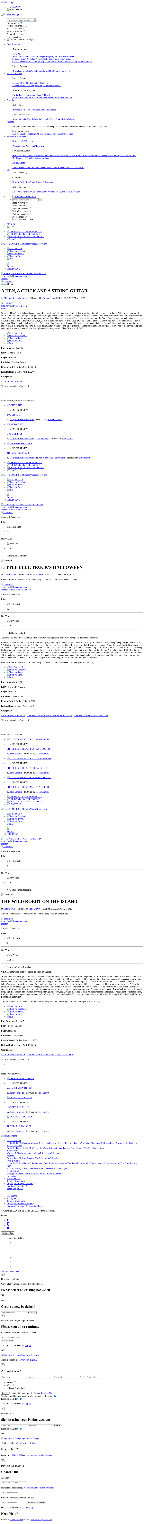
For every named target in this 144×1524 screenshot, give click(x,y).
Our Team (17, 1173)
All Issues (41, 134)
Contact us (11, 1176)
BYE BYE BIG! (14, 434)
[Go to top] (7, 1233)
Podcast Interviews (15, 34)
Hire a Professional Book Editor (21, 1163)
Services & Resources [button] (16, 136)
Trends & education (21, 167)
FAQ (31, 1173)
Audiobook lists (38, 71)
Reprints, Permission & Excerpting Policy (17, 1187)
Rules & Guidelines (59, 119)
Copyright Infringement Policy (20, 1183)
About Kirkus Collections (41, 182)
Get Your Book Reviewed (52, 155)
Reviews (10, 266)
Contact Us (12, 1196)
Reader (10, 1382)
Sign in (5, 1393)
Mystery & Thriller (44, 85)
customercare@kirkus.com (41, 1455)
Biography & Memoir (55, 59)
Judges (71, 119)
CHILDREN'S (13, 269)
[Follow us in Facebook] (7, 1220)
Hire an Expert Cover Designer (108, 155)
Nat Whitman (59, 458)
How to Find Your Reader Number (37, 1488)
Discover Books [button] (14, 1140)
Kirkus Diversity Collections (19, 1168)
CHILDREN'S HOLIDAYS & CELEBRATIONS (49, 715)
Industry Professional (16, 1388)
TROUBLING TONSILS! (19, 1126)
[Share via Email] (15, 256)
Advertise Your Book (67, 1163)
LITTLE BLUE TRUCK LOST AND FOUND (28, 749)
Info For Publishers (53, 1173)
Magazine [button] (11, 122)
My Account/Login (58, 1168)
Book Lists (21, 1148)
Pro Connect (12, 37)
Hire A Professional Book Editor (26, 155)
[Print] (10, 258)
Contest (25, 1173)
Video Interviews (14, 31)
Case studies (35, 167)
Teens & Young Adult (73, 61)
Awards (33, 95)
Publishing (30, 146)
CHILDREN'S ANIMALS (13, 381)
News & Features (15, 28)
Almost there (7, 1341)
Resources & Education (22, 141)
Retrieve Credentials (36, 1503)
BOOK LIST (15, 244)
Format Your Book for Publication (79, 155)
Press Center (39, 1173)
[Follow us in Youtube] (8, 1228)
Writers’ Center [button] (13, 1161)
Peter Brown (10, 909)
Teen (38, 83)
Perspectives (24, 95)
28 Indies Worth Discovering (34, 244)
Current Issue (18, 134)
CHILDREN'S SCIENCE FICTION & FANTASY (50, 1054)
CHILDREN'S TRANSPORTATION (91, 715)
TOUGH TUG (13, 415)
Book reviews (13, 23)
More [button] (9, 170)
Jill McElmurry (37, 574)
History (68, 59)
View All (16, 54)
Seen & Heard (43, 95)
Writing (15, 146)
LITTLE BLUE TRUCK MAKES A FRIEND (28, 787)
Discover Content (20, 191)
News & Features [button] (14, 73)
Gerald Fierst (43, 438)
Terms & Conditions (16, 1181)
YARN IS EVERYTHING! (19, 1088)
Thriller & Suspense (38, 56)
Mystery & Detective (56, 56)
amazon (4, 278)
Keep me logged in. (10, 1399)
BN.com (27, 509)
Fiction (26, 56)
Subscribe (68, 134)
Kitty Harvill (67, 438)
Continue (31, 1313)
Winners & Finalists (21, 110)
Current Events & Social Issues (26, 61)
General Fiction (19, 83)
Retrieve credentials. (28, 1360)
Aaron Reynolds (17, 1093)
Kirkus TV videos (85, 1148)
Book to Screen (19, 97)
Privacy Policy (13, 1178)
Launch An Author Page (69, 191)
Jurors (53, 110)
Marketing (39, 146)
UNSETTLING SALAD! (18, 1107)
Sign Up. (30, 1507)
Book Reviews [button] (13, 44)
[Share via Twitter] (15, 253)
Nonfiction (40, 59)
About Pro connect (50, 191)
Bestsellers (17, 71)
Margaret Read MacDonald (16, 298)
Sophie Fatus (49, 298)
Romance (70, 56)
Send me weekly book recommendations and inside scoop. (27, 1396)
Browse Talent (34, 191)
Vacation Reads (63, 71)
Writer (10, 1385)
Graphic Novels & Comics (52, 61)
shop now (5, 276)
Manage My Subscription (38, 1158)
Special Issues (30, 134)
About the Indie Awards (23, 119)
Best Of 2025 (51, 71)
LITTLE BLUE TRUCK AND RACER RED (28, 768)
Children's (87, 61)
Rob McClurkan (55, 419)
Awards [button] (10, 100)
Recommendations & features (54, 167)
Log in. (28, 1345)
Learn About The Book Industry (123, 1163)
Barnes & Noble (16, 509)
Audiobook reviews (16, 26)
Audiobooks (17, 56)
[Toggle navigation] (2, 15)
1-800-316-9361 (16, 1455)
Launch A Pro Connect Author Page (33, 158)
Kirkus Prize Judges (53, 1153)
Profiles (15, 95)
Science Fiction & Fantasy (24, 59)
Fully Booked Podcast (62, 97)
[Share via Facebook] (17, 251)
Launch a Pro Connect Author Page (93, 1163)
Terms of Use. (46, 1393)
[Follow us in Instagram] (8, 1225)
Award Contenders (42, 119)
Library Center (18, 163)
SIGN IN (16, 7)
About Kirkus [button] (13, 1171)
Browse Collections (21, 182)
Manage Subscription (54, 134)
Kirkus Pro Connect (41, 1168)
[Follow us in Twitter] (8, 1223)
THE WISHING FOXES (18, 453)
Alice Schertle (10, 574)
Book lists (26, 71)
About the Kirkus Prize (40, 110)
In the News (31, 97)
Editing (22, 146)
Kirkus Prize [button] (12, 1150)
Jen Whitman (45, 458)
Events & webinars (75, 167)
